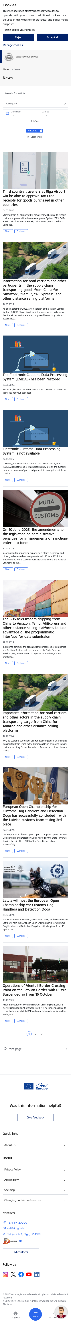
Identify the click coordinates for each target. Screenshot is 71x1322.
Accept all (52, 37)
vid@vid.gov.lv (15, 1228)
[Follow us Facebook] (21, 1274)
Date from (16, 111)
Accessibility (11, 1179)
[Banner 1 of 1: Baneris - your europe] (35, 1086)
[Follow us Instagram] (5, 1274)
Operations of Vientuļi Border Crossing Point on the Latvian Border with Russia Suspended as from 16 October (34, 990)
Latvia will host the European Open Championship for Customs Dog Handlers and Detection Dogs (31, 904)
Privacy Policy (12, 1169)
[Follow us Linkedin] (37, 1274)
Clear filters (36, 136)
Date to (45, 111)
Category (11, 103)
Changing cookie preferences (22, 1200)
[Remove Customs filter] (41, 130)
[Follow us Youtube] (29, 1274)
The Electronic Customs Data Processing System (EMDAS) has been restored (35, 377)
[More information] (20, 1241)
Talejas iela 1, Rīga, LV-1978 (24, 1234)
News (8, 231)
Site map (9, 1190)
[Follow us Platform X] (13, 1274)
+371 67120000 (17, 1222)
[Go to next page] (41, 1034)
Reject (18, 37)
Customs (21, 231)
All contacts (21, 1252)
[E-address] (10, 1241)
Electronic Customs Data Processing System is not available (31, 451)
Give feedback (35, 1117)
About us (9, 1145)
